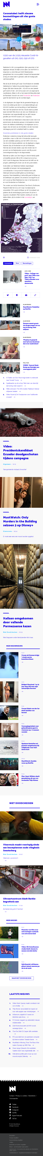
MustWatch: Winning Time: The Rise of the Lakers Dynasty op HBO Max (26, 1044)
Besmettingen (27, 263)
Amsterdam (27, 95)
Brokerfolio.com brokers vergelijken (17, 1145)
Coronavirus (8, 263)
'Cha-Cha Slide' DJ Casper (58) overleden (25, 1031)
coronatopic (28, 197)
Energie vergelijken (13, 1138)
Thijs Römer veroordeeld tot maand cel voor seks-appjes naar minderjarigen (25, 1010)
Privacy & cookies (21, 1096)
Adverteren (31, 1096)
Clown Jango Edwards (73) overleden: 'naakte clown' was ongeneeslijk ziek (24, 1049)
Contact (11, 1096)
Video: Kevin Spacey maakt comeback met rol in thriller (26, 1004)
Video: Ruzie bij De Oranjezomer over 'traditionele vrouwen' (22, 396)
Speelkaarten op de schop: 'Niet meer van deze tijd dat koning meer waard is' (22, 384)
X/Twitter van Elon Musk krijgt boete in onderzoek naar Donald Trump (22, 379)
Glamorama (27, 305)
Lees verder (6, 287)
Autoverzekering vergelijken (16, 1140)
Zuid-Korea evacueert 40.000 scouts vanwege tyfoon (24, 1027)
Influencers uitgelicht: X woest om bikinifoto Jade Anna (23, 1016)
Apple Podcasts (17, 1115)
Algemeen (26, 321)
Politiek (26, 363)
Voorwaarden (13, 1098)
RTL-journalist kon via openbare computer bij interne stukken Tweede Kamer (26, 1038)
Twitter (14, 1104)
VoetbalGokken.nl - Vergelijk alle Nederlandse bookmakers (23, 1153)
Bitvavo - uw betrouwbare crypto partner (18, 1147)
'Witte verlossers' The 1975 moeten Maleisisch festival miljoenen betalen (22, 390)
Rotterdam (36, 95)
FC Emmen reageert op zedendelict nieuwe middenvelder (26, 1021)
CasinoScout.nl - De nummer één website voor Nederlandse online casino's (23, 1150)
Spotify (14, 1112)
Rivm (17, 263)
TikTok (14, 1118)
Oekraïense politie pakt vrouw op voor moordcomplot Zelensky (25, 1055)
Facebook (15, 1107)
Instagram (15, 1110)
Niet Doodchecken (10, 632)
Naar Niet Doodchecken (21, 978)
